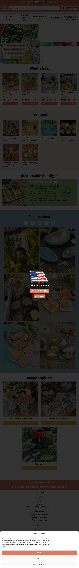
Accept (39, 553)
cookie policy (5, 546)
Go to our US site (39, 291)
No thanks (39, 296)
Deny (39, 558)
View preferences (39, 564)
